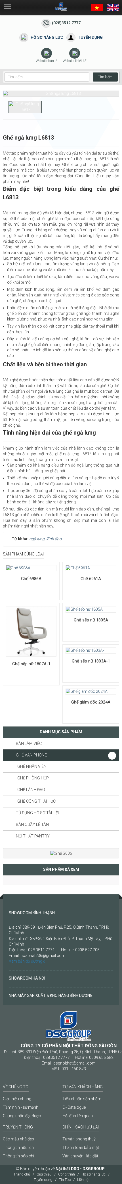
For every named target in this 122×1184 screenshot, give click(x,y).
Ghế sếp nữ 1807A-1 (31, 663)
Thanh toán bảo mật (80, 1147)
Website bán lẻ (46, 61)
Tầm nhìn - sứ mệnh (20, 1107)
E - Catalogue (74, 1107)
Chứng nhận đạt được (22, 1116)
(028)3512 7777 (66, 23)
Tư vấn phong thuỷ (79, 1139)
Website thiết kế (74, 61)
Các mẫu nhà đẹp (18, 1139)
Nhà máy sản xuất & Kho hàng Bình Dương (50, 995)
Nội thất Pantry (33, 836)
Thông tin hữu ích (18, 1147)
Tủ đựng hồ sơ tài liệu (38, 813)
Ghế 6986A (31, 578)
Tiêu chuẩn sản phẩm (81, 1099)
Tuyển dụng (90, 37)
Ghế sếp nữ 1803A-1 (91, 661)
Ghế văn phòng (31, 755)
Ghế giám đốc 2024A (90, 702)
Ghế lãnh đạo (31, 789)
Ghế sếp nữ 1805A (91, 620)
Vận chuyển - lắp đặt (80, 1156)
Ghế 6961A (91, 578)
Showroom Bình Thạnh (32, 913)
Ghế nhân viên (32, 766)
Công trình (66, 1174)
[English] (113, 7)
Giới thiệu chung (17, 1099)
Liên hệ (83, 1179)
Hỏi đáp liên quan (77, 1116)
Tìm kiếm (105, 77)
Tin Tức (65, 1179)
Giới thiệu (44, 1174)
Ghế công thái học (36, 801)
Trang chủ (22, 1174)
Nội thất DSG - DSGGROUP (80, 1168)
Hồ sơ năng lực (47, 37)
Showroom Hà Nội (27, 978)
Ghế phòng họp (33, 778)
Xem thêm (22, 562)
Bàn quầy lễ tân (32, 824)
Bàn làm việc (29, 743)
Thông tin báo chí (18, 1156)
